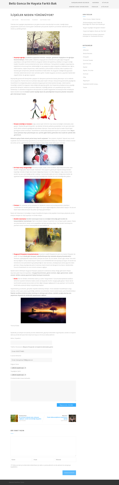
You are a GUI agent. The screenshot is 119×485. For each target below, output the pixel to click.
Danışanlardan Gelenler (80, 2)
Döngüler (86, 57)
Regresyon (86, 81)
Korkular (85, 74)
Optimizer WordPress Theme (16, 482)
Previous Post (30, 417)
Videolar (95, 6)
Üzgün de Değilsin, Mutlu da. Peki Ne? (94, 31)
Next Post (57, 417)
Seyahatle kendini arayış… (91, 84)
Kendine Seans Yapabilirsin (78, 6)
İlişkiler (85, 67)
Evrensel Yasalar (88, 60)
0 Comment (35, 19)
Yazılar (48, 19)
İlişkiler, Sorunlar (88, 70)
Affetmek (86, 50)
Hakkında (95, 2)
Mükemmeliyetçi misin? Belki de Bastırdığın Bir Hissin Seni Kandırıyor (94, 23)
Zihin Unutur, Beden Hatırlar (91, 19)
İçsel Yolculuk (43, 19)
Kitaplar (105, 2)
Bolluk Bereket (87, 53)
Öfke (84, 77)
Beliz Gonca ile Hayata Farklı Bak (33, 3)
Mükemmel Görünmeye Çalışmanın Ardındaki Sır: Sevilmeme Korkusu (93, 35)
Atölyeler (104, 6)
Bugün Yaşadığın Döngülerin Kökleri (94, 28)
